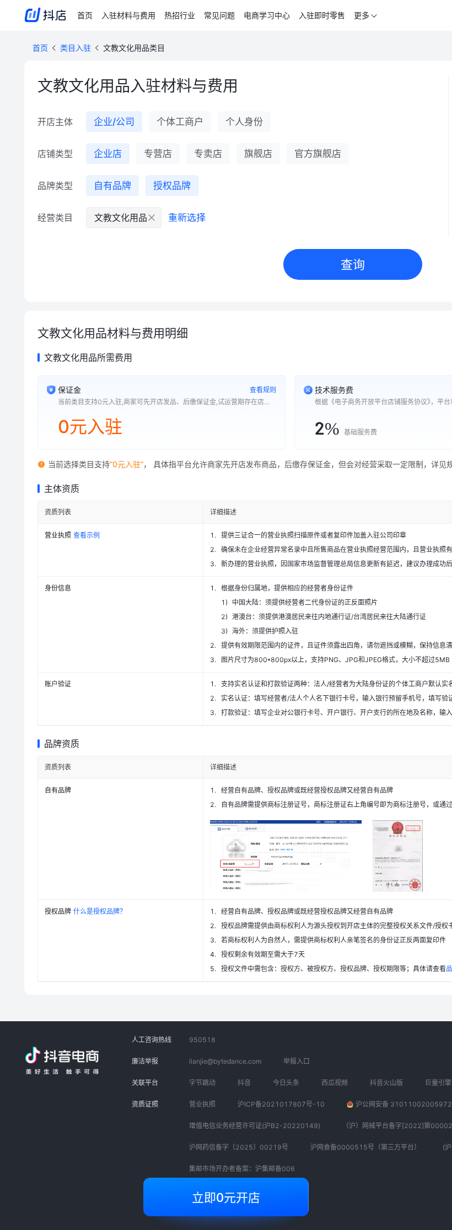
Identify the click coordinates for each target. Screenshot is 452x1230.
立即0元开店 (226, 1197)
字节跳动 (202, 1083)
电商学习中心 (267, 15)
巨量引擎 (438, 1083)
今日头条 (286, 1083)
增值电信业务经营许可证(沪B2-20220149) (254, 1125)
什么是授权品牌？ (99, 911)
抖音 (244, 1083)
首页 (85, 15)
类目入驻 (75, 47)
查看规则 (263, 390)
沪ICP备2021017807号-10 (281, 1104)
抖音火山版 (386, 1083)
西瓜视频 (334, 1083)
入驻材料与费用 (128, 15)
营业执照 (202, 1104)
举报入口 (296, 1061)
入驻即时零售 (322, 15)
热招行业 (179, 15)
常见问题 (219, 15)
